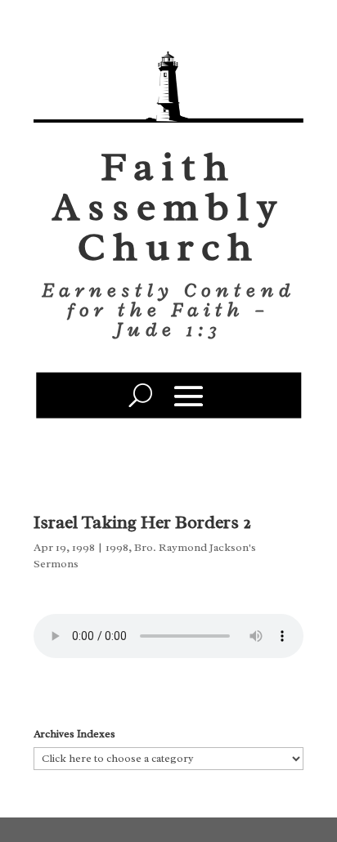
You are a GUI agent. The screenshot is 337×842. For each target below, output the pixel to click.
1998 (117, 547)
